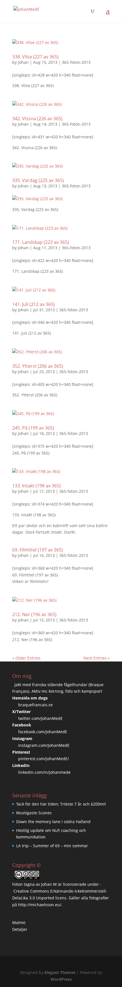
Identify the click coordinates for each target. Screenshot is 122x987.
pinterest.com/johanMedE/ (43, 758)
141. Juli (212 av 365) (33, 304)
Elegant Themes (60, 972)
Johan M (49, 884)
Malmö (18, 922)
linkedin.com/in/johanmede (44, 772)
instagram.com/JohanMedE (44, 745)
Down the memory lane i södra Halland (53, 821)
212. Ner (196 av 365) (34, 614)
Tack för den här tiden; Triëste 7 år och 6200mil (61, 804)
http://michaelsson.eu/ (39, 904)
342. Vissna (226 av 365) (37, 118)
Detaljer (19, 929)
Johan (23, 62)
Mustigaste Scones (34, 812)
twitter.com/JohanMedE (40, 718)
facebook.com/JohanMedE (42, 731)
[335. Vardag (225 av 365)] (37, 198)
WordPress (61, 979)
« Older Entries (26, 658)
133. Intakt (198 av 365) (36, 486)
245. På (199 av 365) (33, 428)
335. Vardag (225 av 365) (38, 180)
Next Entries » (96, 658)
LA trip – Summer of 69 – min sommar (52, 845)
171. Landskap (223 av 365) (40, 242)
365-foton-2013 (76, 62)
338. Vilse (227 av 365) (35, 57)
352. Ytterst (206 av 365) (37, 366)
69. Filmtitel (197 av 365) (37, 550)
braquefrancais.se (35, 704)
